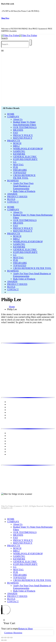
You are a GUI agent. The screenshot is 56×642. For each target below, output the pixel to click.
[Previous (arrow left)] (2, 640)
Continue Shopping (13, 632)
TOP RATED (19, 172)
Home (10, 402)
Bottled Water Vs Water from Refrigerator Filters (24, 123)
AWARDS (12, 194)
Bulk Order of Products (24, 191)
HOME (10, 114)
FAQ (15, 132)
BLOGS (11, 199)
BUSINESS (13, 180)
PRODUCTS (13, 140)
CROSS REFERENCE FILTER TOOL (24, 176)
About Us (17, 119)
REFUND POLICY (22, 138)
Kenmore (11, 441)
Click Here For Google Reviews (16, 496)
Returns (10, 412)
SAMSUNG (19, 151)
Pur (8, 454)
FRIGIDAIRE (20, 170)
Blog (9, 407)
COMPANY (13, 116)
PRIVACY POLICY (23, 135)
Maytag (10, 446)
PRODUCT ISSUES (17, 196)
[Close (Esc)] (2, 637)
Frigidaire (11, 435)
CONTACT (13, 202)
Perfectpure (12, 449)
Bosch (10, 433)
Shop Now (5, 18)
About (10, 404)
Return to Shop (25, 628)
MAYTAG (18, 164)
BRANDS (18, 130)
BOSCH (17, 143)
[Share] (5, 637)
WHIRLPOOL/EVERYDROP (28, 148)
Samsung (11, 451)
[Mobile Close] (3, 514)
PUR (15, 167)
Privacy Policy (14, 410)
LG (14, 162)
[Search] (30, 42)
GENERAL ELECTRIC (25, 156)
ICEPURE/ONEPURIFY (25, 159)
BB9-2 (16, 146)
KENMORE (19, 154)
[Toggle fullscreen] (8, 637)
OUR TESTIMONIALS (25, 127)
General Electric (14, 438)
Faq (9, 418)
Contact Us (12, 415)
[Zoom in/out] (11, 637)
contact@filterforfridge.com (24, 474)
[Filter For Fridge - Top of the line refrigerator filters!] (19, 35)
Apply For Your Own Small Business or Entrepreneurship (23, 186)
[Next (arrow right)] (5, 640)
